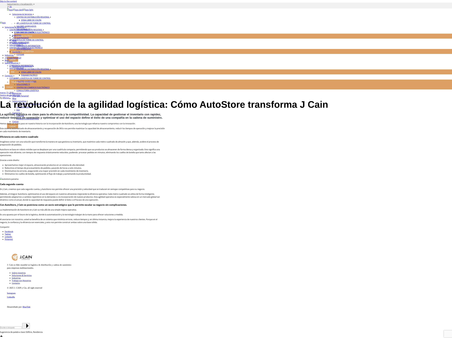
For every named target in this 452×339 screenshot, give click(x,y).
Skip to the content (8, 1)
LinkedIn (11, 297)
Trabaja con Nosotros (21, 280)
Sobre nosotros (19, 273)
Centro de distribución (10, 95)
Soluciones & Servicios (22, 275)
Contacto (16, 283)
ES (10, 6)
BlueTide (26, 307)
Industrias (16, 278)
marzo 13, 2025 (7, 92)
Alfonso (6, 98)
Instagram (11, 293)
